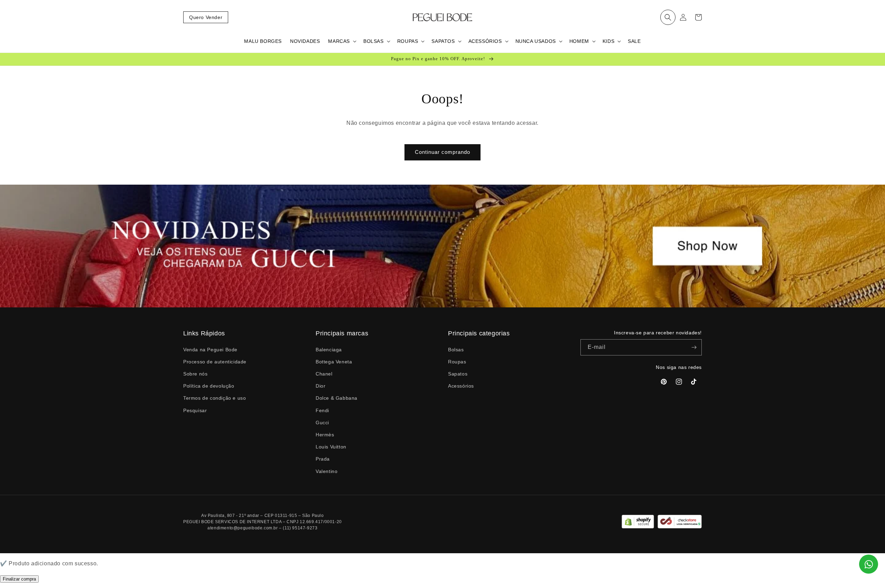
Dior (320, 386)
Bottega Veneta (334, 361)
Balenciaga (329, 349)
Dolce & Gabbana (336, 398)
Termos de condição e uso (214, 398)
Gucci (322, 422)
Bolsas (456, 349)
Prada (323, 459)
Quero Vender (205, 17)
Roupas (457, 361)
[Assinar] (693, 347)
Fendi (322, 410)
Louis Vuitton (331, 446)
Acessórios (461, 386)
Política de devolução (208, 386)
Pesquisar (195, 410)
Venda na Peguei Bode (210, 349)
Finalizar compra (19, 579)
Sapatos (457, 374)
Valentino (326, 471)
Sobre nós (195, 374)
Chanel (324, 374)
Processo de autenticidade (214, 361)
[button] (668, 17)
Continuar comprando (442, 152)
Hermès (325, 434)
